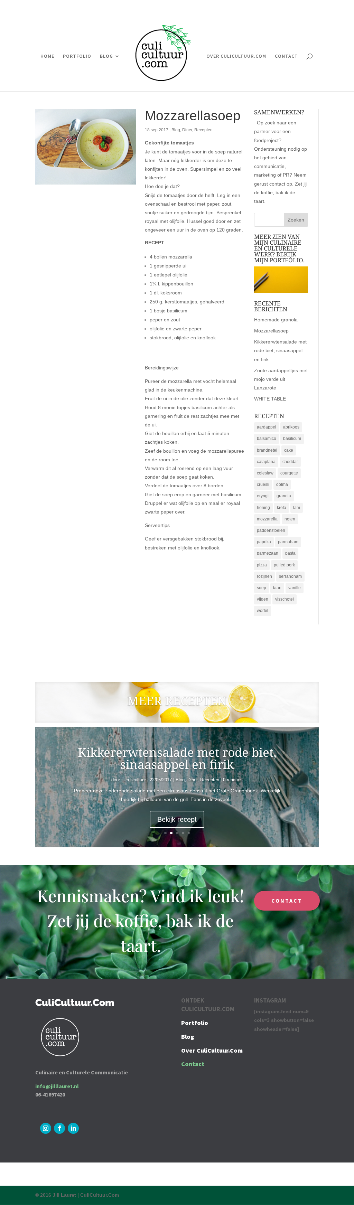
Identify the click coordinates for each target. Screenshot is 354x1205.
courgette (289, 473)
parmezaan (267, 553)
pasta (290, 553)
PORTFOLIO (77, 56)
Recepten (203, 130)
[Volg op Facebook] (59, 1128)
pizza (262, 565)
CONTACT (286, 56)
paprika (264, 541)
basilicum (292, 438)
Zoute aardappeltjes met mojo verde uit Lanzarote (281, 379)
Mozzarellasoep (271, 330)
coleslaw (265, 473)
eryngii (263, 495)
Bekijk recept (177, 819)
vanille (294, 587)
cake (288, 450)
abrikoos (291, 427)
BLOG (106, 56)
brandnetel (267, 450)
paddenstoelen (271, 530)
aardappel (266, 427)
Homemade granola (276, 319)
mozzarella (267, 519)
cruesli (263, 484)
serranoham (290, 576)
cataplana (266, 461)
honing (263, 507)
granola (284, 495)
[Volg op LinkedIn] (73, 1128)
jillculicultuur (133, 779)
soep (261, 587)
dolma (282, 484)
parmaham (288, 541)
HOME (47, 56)
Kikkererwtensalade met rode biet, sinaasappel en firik (280, 350)
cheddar (290, 461)
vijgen (262, 599)
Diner (187, 130)
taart (277, 587)
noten (290, 519)
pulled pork (284, 565)
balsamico (266, 438)
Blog (175, 130)
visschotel (284, 599)
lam (296, 507)
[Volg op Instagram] (45, 1128)
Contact (192, 1064)
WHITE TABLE (270, 399)
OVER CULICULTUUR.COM (236, 56)
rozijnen (264, 576)
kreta (281, 507)
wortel (262, 610)
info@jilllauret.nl (57, 1086)
